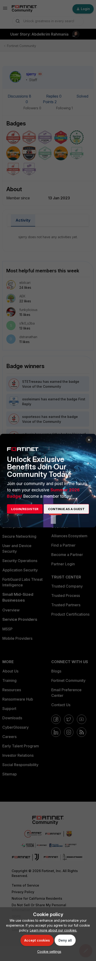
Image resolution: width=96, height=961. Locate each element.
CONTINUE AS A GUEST (66, 509)
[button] (48, 952)
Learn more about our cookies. (53, 930)
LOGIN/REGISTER (24, 509)
